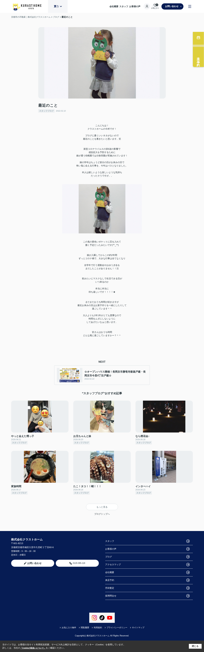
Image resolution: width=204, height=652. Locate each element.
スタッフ (123, 6)
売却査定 (109, 588)
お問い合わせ (171, 6)
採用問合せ (110, 595)
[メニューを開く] (190, 6)
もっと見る (102, 507)
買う (56, 6)
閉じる (195, 646)
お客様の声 (134, 6)
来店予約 (109, 580)
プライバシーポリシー (117, 627)
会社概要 (113, 6)
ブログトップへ (102, 514)
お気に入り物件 (69, 627)
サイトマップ (138, 627)
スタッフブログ (46, 111)
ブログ (108, 556)
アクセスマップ (113, 564)
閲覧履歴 (85, 627)
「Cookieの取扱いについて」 (33, 648)
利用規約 (98, 627)
